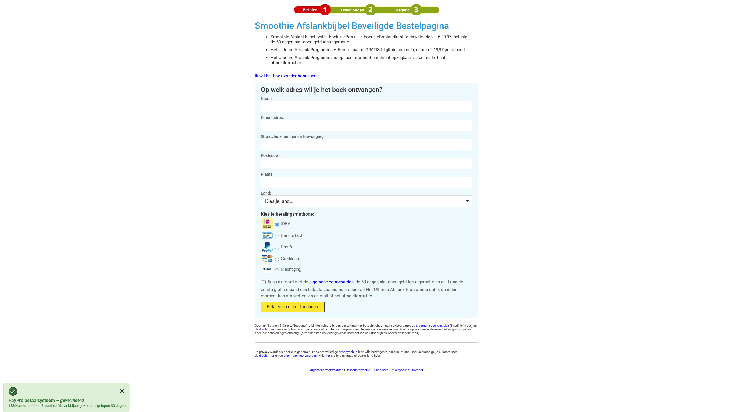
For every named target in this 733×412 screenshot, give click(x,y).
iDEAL (287, 223)
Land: (266, 193)
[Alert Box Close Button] (122, 391)
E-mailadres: (272, 117)
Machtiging (291, 269)
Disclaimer (380, 370)
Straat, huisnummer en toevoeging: (293, 136)
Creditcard (290, 258)
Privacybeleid (400, 370)
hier (327, 356)
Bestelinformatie (358, 370)
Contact (417, 370)
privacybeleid (348, 352)
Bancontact (291, 235)
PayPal (287, 247)
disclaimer (266, 329)
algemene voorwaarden (331, 281)
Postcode (269, 155)
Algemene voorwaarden (326, 370)
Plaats (267, 174)
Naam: (267, 98)
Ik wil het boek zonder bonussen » (287, 75)
